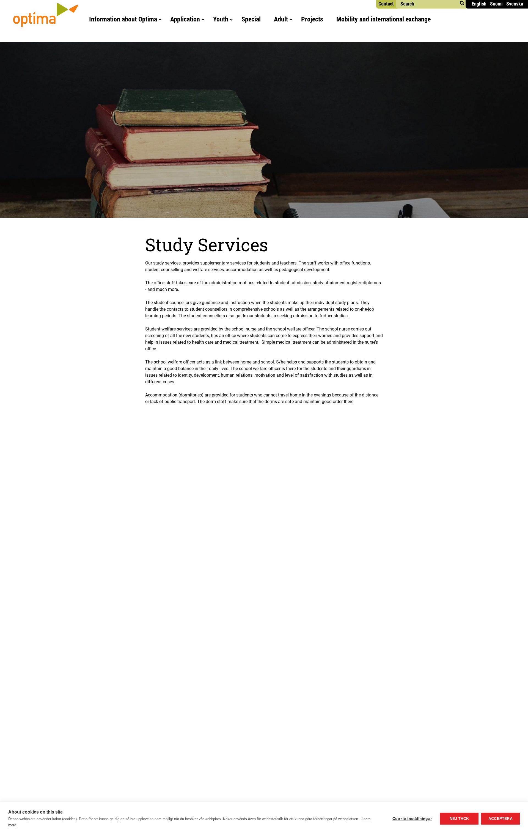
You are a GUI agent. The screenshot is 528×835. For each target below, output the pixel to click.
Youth (220, 19)
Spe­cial (251, 19)
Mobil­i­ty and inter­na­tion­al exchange (383, 19)
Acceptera (500, 819)
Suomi (496, 4)
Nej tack (459, 819)
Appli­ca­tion (185, 19)
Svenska (514, 4)
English (479, 4)
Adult (281, 19)
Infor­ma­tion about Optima (123, 19)
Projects (312, 19)
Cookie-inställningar (412, 819)
